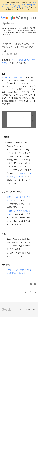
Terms (34, 309)
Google (21, 309)
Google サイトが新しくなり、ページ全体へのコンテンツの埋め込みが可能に (18, 47)
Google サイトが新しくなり (12, 77)
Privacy (28, 309)
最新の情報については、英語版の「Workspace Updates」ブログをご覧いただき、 (19, 5)
